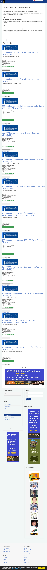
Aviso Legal (6, 408)
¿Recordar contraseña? (30, 401)
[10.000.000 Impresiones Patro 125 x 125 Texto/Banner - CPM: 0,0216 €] (10, 315)
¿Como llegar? (7, 424)
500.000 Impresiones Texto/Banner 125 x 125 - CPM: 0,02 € (21, 80)
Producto (4, 34)
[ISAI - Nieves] (34, 523)
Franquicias (5, 560)
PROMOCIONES (7, 419)
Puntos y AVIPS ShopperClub (9, 417)
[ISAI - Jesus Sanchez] (34, 492)
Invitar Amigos (7, 413)
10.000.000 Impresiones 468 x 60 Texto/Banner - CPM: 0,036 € (22, 348)
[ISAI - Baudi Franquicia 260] (34, 530)
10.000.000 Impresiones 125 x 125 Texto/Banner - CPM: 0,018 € (23, 294)
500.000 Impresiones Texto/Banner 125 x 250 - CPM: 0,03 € (21, 53)
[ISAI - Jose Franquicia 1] (34, 508)
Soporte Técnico (6, 553)
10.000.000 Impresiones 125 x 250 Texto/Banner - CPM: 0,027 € (23, 267)
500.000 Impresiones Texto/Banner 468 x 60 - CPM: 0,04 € (21, 133)
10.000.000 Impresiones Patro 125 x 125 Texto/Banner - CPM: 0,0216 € (19, 321)
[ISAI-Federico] (34, 515)
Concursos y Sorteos (8, 421)
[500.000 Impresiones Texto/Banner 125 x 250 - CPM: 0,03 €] (10, 47)
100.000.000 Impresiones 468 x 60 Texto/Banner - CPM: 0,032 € (23, 241)
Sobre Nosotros (6, 551)
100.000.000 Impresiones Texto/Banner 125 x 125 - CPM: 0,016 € (23, 187)
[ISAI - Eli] (34, 485)
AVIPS (4, 559)
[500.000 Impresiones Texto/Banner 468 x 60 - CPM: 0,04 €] (10, 127)
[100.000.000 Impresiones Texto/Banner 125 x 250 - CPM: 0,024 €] (10, 154)
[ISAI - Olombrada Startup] (34, 424)
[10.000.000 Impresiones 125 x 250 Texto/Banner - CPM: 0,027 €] (10, 261)
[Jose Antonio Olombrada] (13, 446)
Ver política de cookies (17, 568)
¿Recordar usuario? (29, 400)
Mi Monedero (27, 551)
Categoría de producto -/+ (7, 33)
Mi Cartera (26, 553)
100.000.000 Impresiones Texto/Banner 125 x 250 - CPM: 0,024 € (23, 160)
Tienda (25, 560)
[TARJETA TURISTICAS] (34, 476)
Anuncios (26, 559)
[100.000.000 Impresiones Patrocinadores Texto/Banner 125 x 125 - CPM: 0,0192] (10, 208)
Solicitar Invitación (8, 410)
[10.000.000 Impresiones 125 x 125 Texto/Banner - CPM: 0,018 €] (10, 288)
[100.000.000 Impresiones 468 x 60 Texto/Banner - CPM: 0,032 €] (10, 235)
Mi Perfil (26, 548)
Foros (25, 557)
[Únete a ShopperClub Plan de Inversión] (24, 376)
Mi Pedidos (27, 549)
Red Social (26, 562)
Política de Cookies (7, 549)
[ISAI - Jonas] (34, 500)
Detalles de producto (5, 71)
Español (36, 0)
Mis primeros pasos (8, 404)
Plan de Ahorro (7, 406)
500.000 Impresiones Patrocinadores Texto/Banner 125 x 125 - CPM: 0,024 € (23, 106)
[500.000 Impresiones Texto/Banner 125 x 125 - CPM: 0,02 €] (10, 74)
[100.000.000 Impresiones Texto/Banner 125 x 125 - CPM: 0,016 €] (10, 181)
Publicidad (5, 562)
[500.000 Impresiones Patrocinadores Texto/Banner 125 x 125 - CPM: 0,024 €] (10, 101)
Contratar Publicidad (8, 415)
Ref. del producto (6, 36)
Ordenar (4, 37)
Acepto (41, 567)
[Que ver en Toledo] (34, 451)
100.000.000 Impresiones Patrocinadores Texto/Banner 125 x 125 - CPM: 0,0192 (19, 214)
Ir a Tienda (5, 557)
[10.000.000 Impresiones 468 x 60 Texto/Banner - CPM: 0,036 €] (10, 342)
